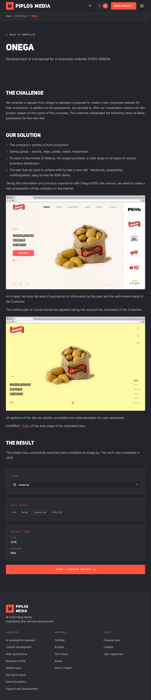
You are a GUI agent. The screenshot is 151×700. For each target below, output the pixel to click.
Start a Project (63, 667)
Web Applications (16, 654)
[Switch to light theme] (102, 6)
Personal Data (112, 640)
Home (8, 16)
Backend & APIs (15, 661)
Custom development (19, 647)
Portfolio (21, 16)
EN (90, 5)
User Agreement (113, 654)
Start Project (123, 5)
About (58, 661)
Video (26, 426)
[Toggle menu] (141, 6)
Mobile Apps (13, 667)
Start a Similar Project (74, 569)
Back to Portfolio (22, 34)
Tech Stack (61, 654)
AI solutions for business (20, 640)
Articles (59, 647)
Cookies (108, 647)
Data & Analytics (16, 681)
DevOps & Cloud (16, 674)
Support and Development (22, 688)
